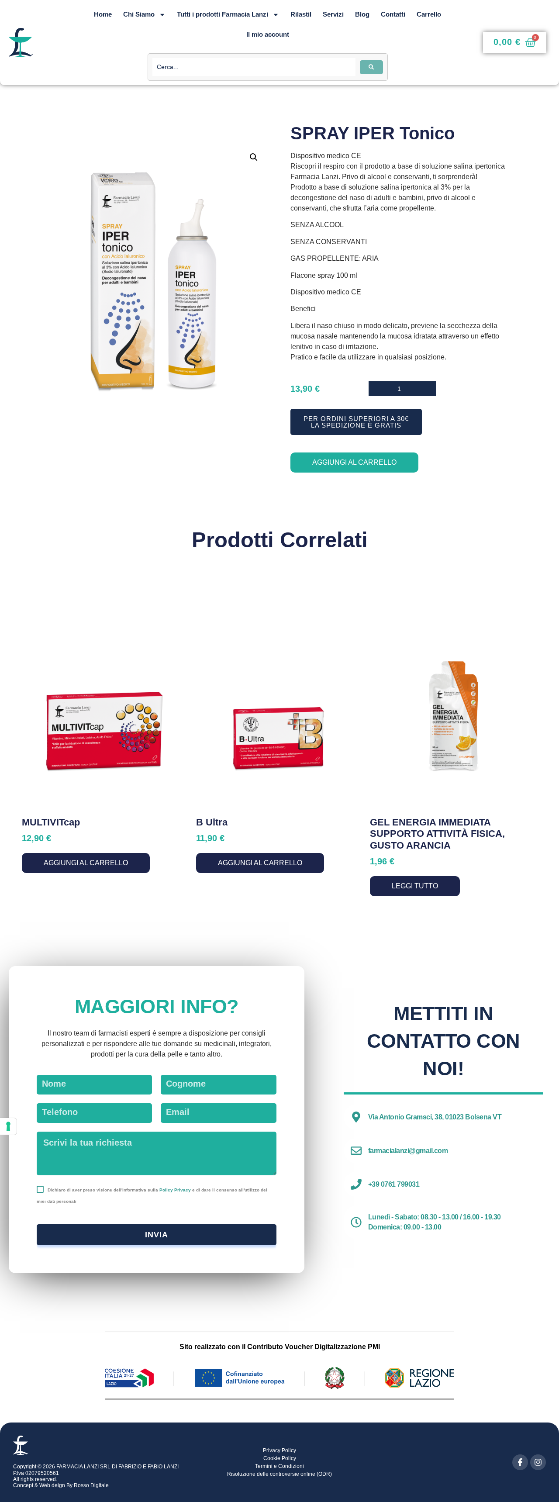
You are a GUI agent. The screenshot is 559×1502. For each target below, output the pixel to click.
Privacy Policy (279, 1450)
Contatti (393, 14)
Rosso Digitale (91, 1485)
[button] (254, 157)
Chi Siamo (139, 14)
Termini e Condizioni (279, 1466)
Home (103, 14)
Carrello (429, 14)
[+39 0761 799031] (356, 1184)
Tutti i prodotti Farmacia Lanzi (222, 14)
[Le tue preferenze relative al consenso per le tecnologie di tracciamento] (8, 1126)
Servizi (333, 14)
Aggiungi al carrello (354, 462)
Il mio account (267, 34)
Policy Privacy (175, 1190)
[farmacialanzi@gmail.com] (356, 1150)
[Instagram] (538, 1462)
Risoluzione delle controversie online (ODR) (279, 1474)
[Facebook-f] (520, 1462)
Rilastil (300, 14)
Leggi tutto (415, 886)
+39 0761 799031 (394, 1184)
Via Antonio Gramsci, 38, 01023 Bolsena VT (435, 1117)
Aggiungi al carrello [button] (86, 863)
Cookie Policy (279, 1458)
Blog (362, 14)
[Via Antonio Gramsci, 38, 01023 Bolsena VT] (356, 1117)
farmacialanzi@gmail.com (408, 1150)
